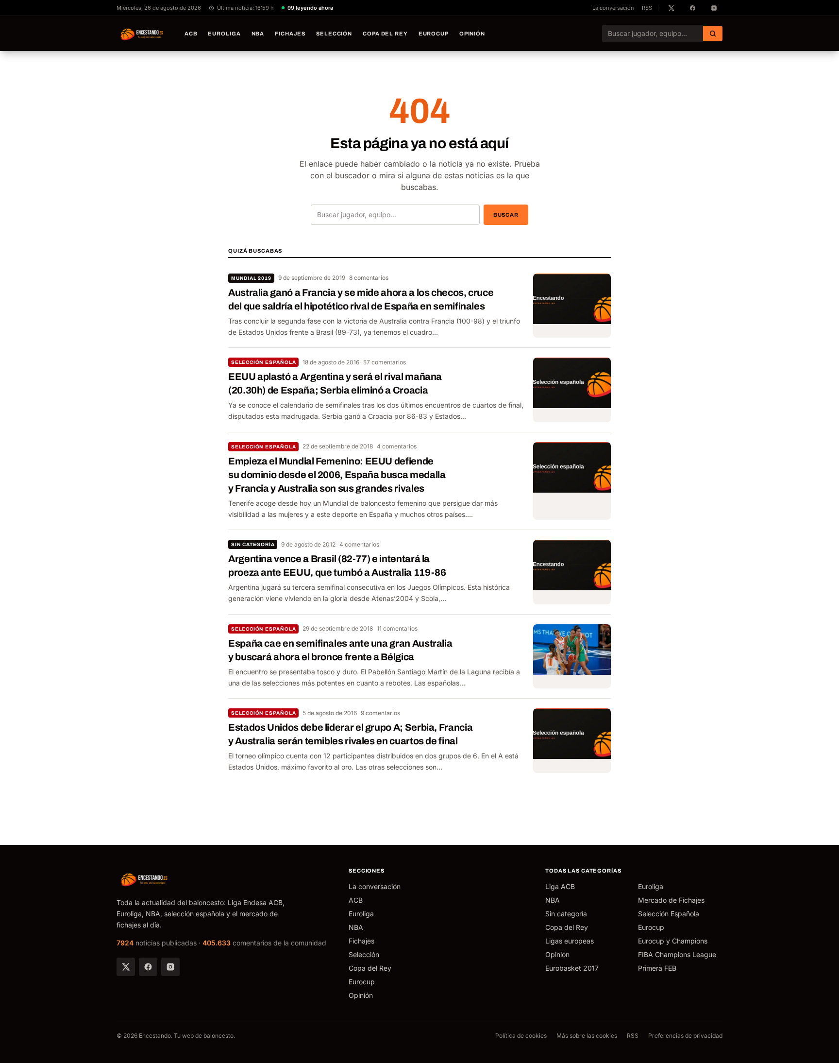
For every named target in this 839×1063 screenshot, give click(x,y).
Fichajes (290, 33)
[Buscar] (712, 33)
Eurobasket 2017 (572, 968)
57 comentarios (384, 362)
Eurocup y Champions (672, 941)
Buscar (506, 215)
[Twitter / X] (126, 967)
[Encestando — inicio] (142, 33)
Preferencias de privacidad (685, 1035)
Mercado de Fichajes (671, 900)
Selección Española (263, 362)
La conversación (613, 7)
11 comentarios (397, 628)
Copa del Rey (385, 33)
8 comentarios (368, 277)
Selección (334, 33)
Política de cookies (521, 1035)
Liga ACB (560, 886)
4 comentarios (397, 446)
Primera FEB (657, 968)
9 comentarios (380, 713)
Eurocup (434, 33)
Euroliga (224, 33)
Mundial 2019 (251, 278)
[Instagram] (170, 967)
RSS (647, 7)
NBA (258, 33)
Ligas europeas (569, 941)
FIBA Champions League (677, 954)
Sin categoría (252, 544)
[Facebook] (148, 967)
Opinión (472, 33)
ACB (191, 33)
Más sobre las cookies (586, 1035)
